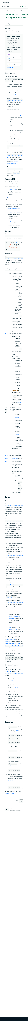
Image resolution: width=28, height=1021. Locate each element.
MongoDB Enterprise (13, 212)
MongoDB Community (14, 221)
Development (15, 10)
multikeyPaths (14, 124)
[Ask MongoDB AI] (23, 6)
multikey (18, 115)
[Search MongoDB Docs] (20, 6)
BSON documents (15, 681)
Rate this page (8, 28)
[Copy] (22, 242)
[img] (6, 31)
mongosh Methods (22, 10)
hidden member (13, 629)
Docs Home (7, 10)
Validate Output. (18, 95)
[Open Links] (25, 2)
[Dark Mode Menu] (25, 6)
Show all (9, 67)
